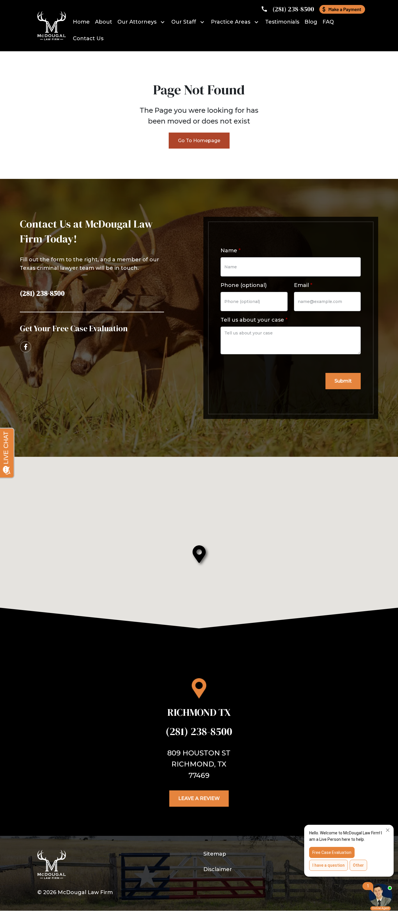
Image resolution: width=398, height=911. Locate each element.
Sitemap (214, 854)
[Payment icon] (342, 9)
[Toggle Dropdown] (163, 22)
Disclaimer (217, 869)
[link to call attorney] (287, 9)
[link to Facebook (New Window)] (25, 347)
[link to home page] (51, 25)
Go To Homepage (199, 140)
